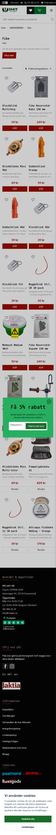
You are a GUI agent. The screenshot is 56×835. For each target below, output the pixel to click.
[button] (49, 401)
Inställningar (28, 827)
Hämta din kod (36, 426)
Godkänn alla (28, 819)
